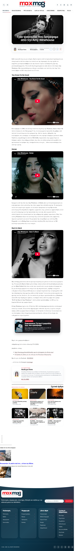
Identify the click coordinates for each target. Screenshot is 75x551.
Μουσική (42, 33)
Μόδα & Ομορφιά (44, 516)
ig (65, 547)
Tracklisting (34, 33)
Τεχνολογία (62, 518)
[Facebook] (57, 5)
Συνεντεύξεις (6, 522)
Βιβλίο (4, 516)
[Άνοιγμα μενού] (7, 4)
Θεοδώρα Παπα (27, 369)
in (57, 49)
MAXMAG (30, 358)
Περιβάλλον (62, 521)
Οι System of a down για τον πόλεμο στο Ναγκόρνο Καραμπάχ (33, 354)
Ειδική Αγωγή (62, 523)
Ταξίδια (60, 526)
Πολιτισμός (5, 514)
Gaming (23, 522)
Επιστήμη (61, 515)
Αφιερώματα (6, 519)
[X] (60, 5)
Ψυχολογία (43, 525)
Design (42, 522)
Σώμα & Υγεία (43, 519)
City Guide (61, 532)
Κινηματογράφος (26, 514)
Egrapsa (61, 535)
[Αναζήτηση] (4, 5)
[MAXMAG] (32, 4)
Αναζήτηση (69, 501)
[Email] (71, 5)
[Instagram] (64, 5)
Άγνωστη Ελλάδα (63, 529)
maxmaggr (30, 362)
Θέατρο (23, 516)
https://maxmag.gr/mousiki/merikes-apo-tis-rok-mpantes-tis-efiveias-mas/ (34, 352)
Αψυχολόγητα (43, 527)
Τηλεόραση (24, 519)
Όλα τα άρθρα (25, 379)
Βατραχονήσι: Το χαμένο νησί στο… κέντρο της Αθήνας (16, 463)
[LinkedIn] (67, 5)
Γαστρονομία (43, 514)
